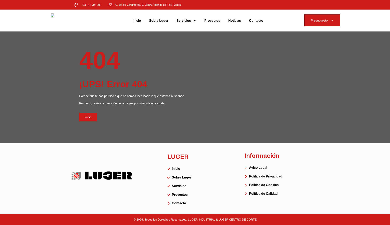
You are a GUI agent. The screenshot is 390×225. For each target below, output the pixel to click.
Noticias (234, 20)
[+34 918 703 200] (76, 5)
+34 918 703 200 (91, 4)
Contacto (256, 20)
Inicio (137, 20)
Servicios (184, 20)
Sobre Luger (158, 20)
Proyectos (212, 20)
